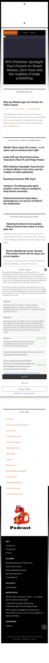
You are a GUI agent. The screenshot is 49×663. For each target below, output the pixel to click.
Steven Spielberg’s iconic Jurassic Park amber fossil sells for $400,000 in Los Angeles (24, 254)
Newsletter (10, 454)
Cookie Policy (17, 393)
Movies (32, 33)
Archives (9, 419)
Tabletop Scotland (14, 483)
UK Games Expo (13, 488)
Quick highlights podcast (16, 570)
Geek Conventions (13, 442)
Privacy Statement (29, 393)
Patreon (9, 459)
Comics (25, 33)
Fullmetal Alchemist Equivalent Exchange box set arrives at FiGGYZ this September (22, 201)
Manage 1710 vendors (11, 373)
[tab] (10, 32)
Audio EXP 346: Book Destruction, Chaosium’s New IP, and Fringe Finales (23, 158)
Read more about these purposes (29, 373)
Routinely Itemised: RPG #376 (19, 179)
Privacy (9, 553)
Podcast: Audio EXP (14, 494)
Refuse (24, 383)
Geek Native (24, 14)
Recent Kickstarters (14, 574)
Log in (34, 639)
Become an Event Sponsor (17, 425)
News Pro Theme (27, 637)
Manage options (24, 389)
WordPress (26, 639)
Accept (24, 377)
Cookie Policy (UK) (13, 436)
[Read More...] (13, 126)
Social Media (11, 477)
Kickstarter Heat (12, 448)
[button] (45, 269)
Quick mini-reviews (14, 566)
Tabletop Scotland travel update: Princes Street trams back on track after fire (23, 227)
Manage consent (44, 627)
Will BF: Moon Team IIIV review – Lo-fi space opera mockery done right (23, 149)
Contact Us (10, 546)
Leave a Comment (33, 109)
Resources (10, 465)
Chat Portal (10, 431)
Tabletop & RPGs (10, 33)
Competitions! (11, 577)
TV (19, 33)
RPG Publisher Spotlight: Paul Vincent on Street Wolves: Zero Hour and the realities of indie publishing (24, 70)
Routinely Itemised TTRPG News (19, 563)
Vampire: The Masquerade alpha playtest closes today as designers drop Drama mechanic (22, 189)
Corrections (10, 549)
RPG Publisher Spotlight (16, 471)
